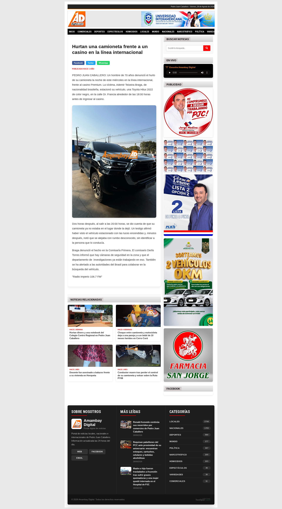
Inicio (72, 31)
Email (79, 458)
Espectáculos (115, 31)
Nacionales (168, 31)
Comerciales (85, 31)
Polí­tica (199, 31)
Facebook (78, 63)
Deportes (99, 31)
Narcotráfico (184, 31)
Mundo (155, 31)
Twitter (91, 63)
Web (79, 452)
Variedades (213, 31)
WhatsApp (103, 63)
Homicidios (131, 31)
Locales (144, 31)
